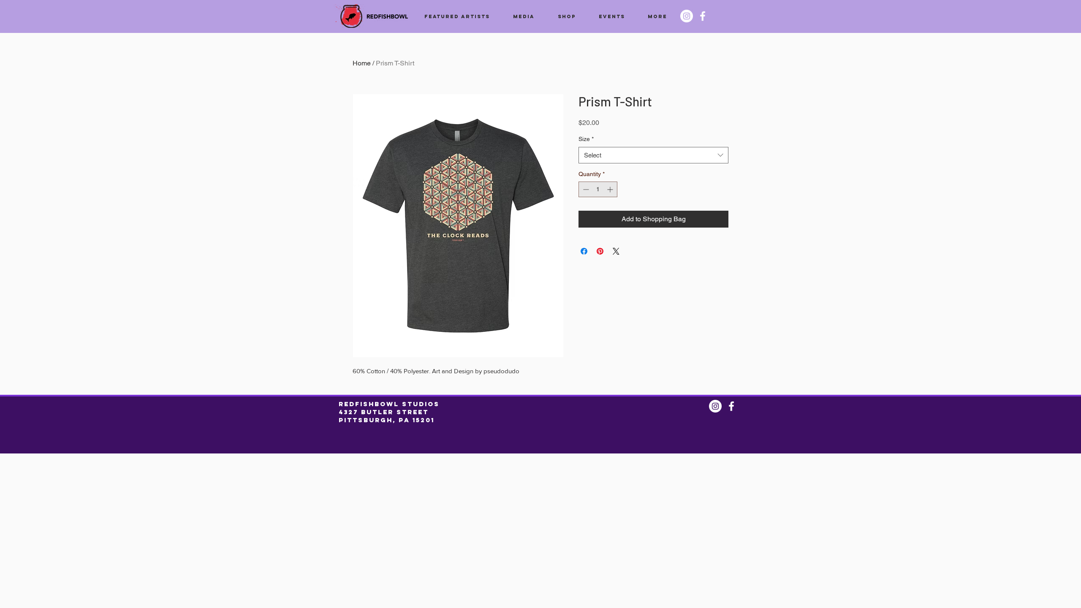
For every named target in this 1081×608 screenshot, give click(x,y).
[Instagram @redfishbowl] (686, 16)
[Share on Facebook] (584, 251)
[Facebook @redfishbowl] (702, 16)
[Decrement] (585, 189)
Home (362, 63)
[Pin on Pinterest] (600, 251)
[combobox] (653, 155)
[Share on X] (616, 251)
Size (586, 139)
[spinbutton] (598, 189)
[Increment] (611, 189)
